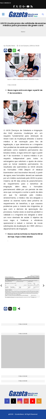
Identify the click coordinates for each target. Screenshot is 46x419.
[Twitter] (17, 6)
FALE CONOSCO (5, 3)
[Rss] (32, 6)
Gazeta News (10, 46)
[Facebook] (14, 6)
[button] (6, 285)
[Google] (24, 6)
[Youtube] (28, 6)
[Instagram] (20, 6)
